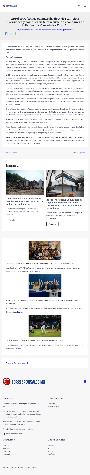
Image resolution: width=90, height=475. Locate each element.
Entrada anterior (9, 153)
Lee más (37, 271)
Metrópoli (6, 448)
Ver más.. (12, 220)
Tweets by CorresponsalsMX (17, 363)
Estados (6, 445)
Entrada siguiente (80, 153)
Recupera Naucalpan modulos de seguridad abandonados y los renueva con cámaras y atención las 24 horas (64, 204)
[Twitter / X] (11, 33)
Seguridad (6, 454)
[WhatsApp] (16, 33)
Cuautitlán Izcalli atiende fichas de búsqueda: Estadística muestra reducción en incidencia (24, 201)
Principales (7, 451)
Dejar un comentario (25, 29)
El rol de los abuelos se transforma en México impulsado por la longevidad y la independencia (40, 263)
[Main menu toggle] (85, 5)
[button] (79, 5)
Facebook (51, 445)
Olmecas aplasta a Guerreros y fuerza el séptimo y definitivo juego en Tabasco (35, 340)
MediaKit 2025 (53, 406)
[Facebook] (6, 33)
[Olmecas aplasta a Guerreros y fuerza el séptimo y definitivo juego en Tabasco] (45, 326)
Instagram (51, 451)
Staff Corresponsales (42, 29)
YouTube (51, 454)
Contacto (51, 404)
